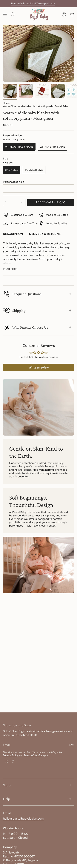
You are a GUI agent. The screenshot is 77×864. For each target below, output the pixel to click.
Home (6, 103)
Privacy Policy (10, 755)
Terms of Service (33, 755)
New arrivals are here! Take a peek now (26, 3)
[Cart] (72, 14)
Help (6, 799)
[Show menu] (5, 14)
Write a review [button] (39, 367)
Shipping (19, 310)
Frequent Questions (26, 294)
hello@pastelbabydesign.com (23, 818)
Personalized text (13, 181)
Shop (6, 785)
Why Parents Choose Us (30, 327)
